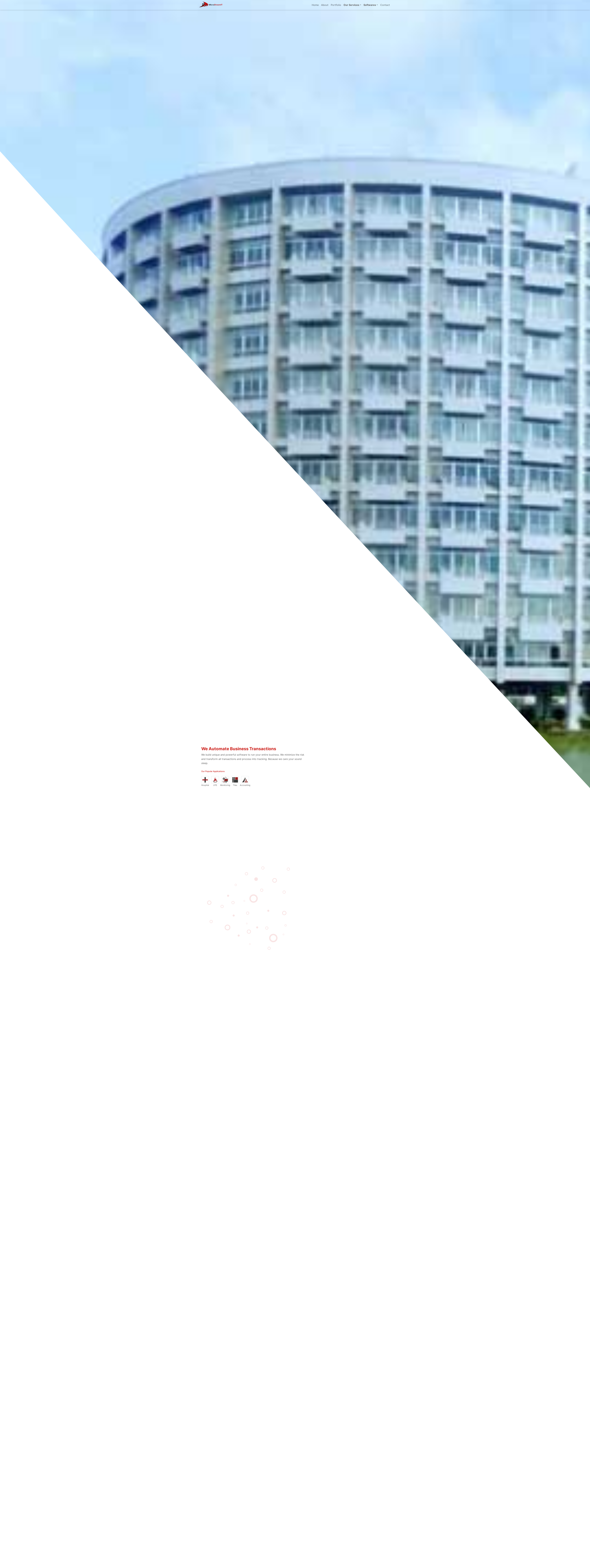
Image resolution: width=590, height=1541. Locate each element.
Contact (385, 4)
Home (315, 4)
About (324, 4)
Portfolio (336, 4)
